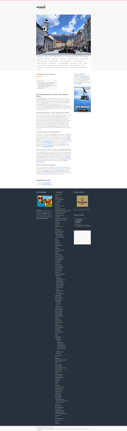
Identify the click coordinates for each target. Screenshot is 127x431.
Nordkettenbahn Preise (59, 351)
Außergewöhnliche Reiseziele (59, 199)
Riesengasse (68, 157)
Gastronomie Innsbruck (58, 234)
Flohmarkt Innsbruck (58, 229)
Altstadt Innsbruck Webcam (52, 65)
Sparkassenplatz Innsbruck (59, 388)
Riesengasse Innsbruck (58, 369)
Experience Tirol (40, 58)
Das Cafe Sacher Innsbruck (60, 235)
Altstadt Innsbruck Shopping (42, 63)
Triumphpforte (49, 142)
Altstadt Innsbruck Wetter (41, 65)
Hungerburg (57, 253)
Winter (71, 65)
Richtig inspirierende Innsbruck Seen (60, 367)
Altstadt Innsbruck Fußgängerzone (72, 56)
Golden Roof (57, 240)
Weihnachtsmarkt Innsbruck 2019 (61, 413)
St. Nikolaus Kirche (58, 393)
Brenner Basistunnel (59, 278)
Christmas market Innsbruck (59, 213)
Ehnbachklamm (57, 223)
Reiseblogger (39, 210)
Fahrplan (58, 340)
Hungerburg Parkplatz (58, 254)
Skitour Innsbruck (57, 385)
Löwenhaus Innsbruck (58, 320)
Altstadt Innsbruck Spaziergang (59, 56)
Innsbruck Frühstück (58, 264)
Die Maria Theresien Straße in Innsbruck (62, 400)
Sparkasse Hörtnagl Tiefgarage (60, 386)
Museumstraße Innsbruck (59, 331)
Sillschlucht (57, 382)
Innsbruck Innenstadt (48, 56)
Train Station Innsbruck (58, 405)
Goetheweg (85, 63)
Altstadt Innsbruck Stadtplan (42, 60)
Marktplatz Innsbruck (58, 325)
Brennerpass (57, 204)
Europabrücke (57, 224)
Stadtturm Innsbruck (54, 58)
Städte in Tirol (58, 304)
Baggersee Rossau (58, 202)
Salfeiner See (57, 372)
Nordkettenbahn (57, 336)
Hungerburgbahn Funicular (59, 256)
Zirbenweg (56, 421)
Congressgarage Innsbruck (59, 215)
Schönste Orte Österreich (59, 375)
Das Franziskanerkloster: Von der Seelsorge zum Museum (47, 83)
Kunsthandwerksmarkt (58, 314)
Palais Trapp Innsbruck (59, 290)
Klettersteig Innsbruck (58, 312)
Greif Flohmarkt (57, 243)
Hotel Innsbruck (57, 251)
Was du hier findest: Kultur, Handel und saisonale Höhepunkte (47, 85)
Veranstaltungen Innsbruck (59, 407)
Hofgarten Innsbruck (59, 287)
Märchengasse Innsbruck (59, 322)
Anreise (56, 196)
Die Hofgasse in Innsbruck (60, 399)
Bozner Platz (58, 276)
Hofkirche (63, 144)
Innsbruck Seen (57, 67)
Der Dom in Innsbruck (59, 281)
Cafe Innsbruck (57, 207)
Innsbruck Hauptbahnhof (59, 267)
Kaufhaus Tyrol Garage (60, 170)
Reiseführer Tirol (57, 423)
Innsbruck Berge (76, 65)
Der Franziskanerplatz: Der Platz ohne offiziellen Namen (46, 82)
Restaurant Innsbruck (58, 366)
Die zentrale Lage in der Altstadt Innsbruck (45, 84)
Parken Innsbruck (57, 358)
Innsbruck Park (57, 272)
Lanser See (56, 317)
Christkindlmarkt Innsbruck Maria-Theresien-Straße (63, 210)
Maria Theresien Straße (84, 56)
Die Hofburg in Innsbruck (60, 284)
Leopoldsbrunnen (57, 319)
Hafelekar (80, 63)
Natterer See (57, 333)
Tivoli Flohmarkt (57, 404)
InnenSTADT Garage (48, 171)
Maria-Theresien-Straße (46, 141)
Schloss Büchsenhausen (59, 374)
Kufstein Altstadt (79, 219)
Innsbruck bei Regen (40, 67)
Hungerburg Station (60, 343)
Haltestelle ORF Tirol (60, 342)
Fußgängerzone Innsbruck (59, 232)
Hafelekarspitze (57, 248)
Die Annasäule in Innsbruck (60, 282)
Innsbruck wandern (65, 67)
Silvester (56, 383)
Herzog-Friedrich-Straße (59, 402)
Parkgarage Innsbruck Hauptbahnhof (61, 359)
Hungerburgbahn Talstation (61, 348)
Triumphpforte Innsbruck (60, 293)
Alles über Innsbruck (58, 194)
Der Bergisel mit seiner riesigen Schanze (61, 218)
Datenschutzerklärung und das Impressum (42, 218)
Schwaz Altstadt (80, 220)
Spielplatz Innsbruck (58, 391)
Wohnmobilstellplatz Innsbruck (73, 58)
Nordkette (82, 65)
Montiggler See (78, 221)
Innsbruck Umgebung (73, 67)
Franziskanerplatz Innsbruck (59, 231)
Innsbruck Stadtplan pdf (59, 298)
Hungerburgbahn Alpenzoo (61, 345)
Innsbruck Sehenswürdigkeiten (63, 63)
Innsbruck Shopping (46, 183)
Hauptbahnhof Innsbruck (47, 146)
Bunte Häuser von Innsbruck (59, 205)
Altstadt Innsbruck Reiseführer (54, 60)
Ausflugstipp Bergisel (58, 197)
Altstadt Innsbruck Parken (84, 58)
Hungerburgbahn (58, 339)
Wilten (56, 416)
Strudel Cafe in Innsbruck (60, 237)
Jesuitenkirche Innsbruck (59, 309)
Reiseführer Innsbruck (58, 364)
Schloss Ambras (58, 292)
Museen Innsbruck (73, 63)
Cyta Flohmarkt (57, 216)
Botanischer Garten (59, 275)
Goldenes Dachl (47, 58)
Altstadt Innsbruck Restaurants (66, 60)
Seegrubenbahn (58, 353)
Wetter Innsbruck (57, 415)
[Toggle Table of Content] (55, 81)
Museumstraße (49, 145)
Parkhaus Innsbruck (58, 361)
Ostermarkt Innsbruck (58, 355)
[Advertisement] (82, 237)
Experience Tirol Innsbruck (59, 226)
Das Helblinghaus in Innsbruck (60, 279)
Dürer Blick (56, 221)
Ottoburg (56, 356)
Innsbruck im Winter (58, 269)
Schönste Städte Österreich (59, 377)
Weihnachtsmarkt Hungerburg (59, 410)
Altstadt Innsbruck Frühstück (78, 60)
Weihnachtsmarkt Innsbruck (63, 65)
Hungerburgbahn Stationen (61, 346)
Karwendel (44, 213)
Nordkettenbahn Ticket (83, 67)
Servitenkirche (57, 380)
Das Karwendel (58, 301)
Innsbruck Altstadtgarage (59, 259)
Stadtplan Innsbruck (58, 394)
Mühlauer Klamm (57, 328)
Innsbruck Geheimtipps (52, 63)
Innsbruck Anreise (63, 58)
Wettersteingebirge (78, 222)
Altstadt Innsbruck (40, 56)
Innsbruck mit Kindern (49, 67)
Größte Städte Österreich (59, 245)
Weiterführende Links (41, 88)
